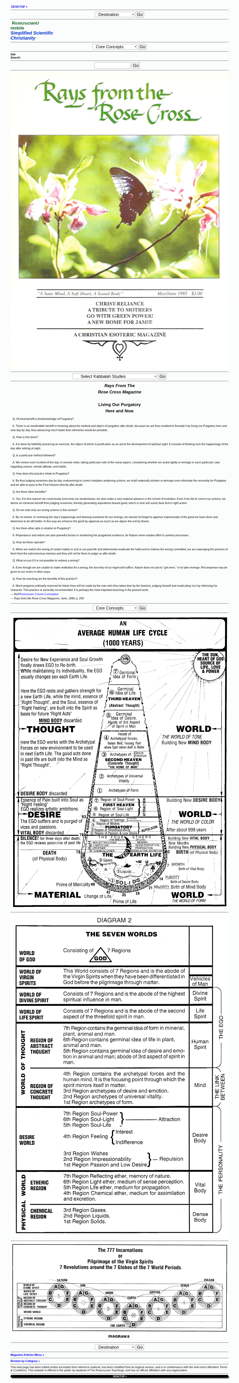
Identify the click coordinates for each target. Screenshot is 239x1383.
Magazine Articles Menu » (27, 1354)
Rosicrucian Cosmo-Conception (39, 594)
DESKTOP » (18, 6)
